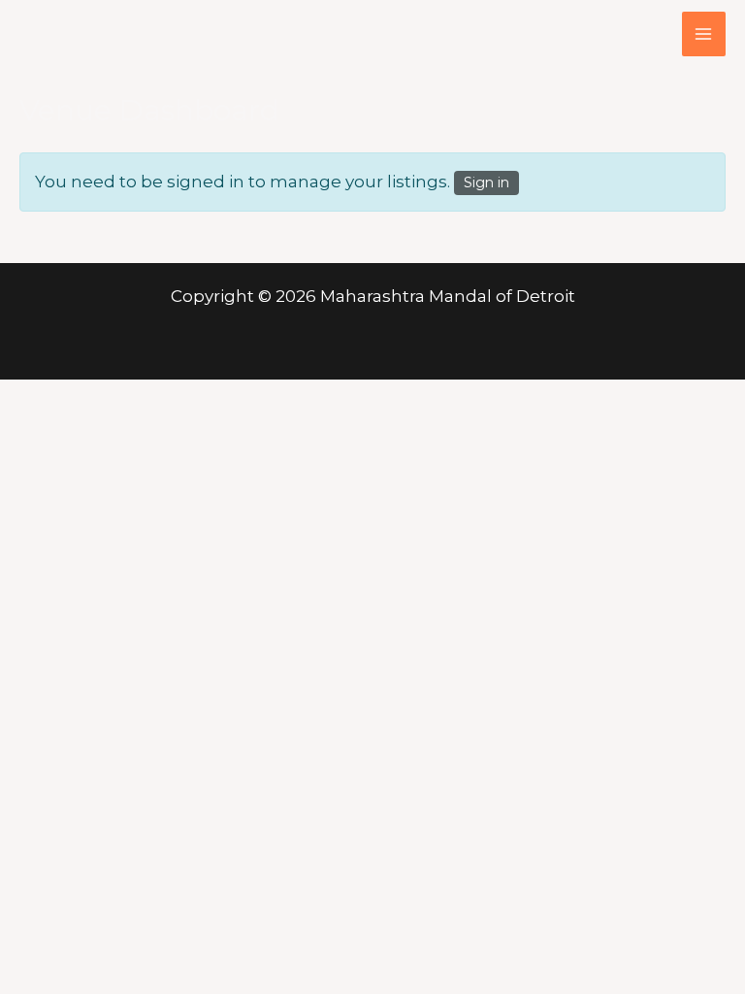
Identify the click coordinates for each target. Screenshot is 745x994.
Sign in (486, 182)
